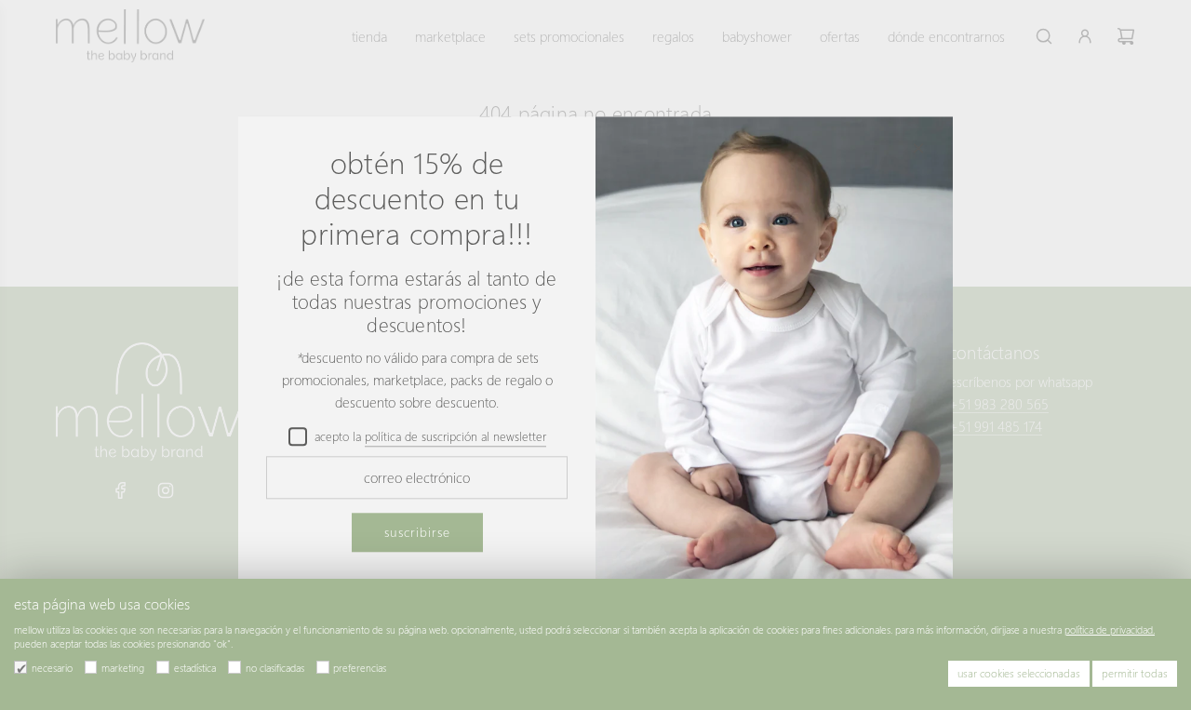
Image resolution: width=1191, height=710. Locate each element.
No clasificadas (275, 668)
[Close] (918, 147)
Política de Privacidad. (1109, 629)
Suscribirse (417, 532)
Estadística (195, 668)
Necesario (52, 668)
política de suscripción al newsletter (455, 436)
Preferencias (359, 668)
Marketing (122, 668)
